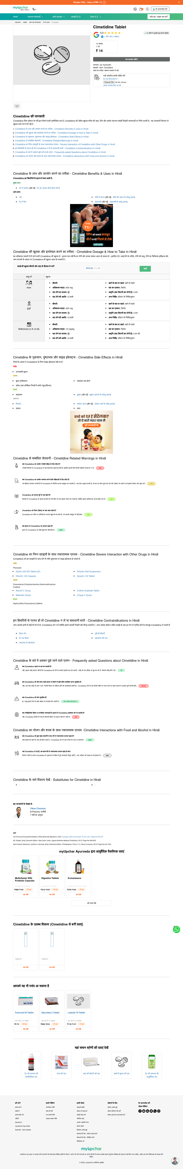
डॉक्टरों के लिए (112, 1103)
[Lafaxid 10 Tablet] (78, 1000)
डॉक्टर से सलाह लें (82, 1111)
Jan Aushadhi (105, 64)
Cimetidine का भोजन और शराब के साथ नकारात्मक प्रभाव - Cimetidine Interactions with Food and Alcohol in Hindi (64, 155)
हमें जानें (17, 1103)
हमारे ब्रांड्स (57, 16)
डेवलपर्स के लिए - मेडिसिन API (85, 1137)
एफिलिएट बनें (80, 1141)
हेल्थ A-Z (94, 16)
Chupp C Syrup (84, 595)
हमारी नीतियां (50, 1103)
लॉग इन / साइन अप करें (158, 16)
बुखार (79, 394)
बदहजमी (98, 201)
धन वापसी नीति (50, 1114)
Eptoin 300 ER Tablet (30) (28, 571)
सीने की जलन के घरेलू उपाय (123, 197)
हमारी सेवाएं (80, 1103)
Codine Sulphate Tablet (88, 590)
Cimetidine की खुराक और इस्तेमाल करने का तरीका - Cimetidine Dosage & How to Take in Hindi (56, 132)
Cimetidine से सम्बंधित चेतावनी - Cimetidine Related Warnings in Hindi (46, 140)
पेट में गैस (22, 201)
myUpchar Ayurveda (22, 1126)
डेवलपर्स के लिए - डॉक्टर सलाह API (87, 1133)
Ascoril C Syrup (23, 590)
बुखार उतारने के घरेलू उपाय (100, 394)
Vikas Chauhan (38, 808)
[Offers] (135, 8)
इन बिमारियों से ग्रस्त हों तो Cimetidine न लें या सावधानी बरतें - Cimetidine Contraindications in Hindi (57, 148)
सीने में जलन (99, 197)
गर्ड (20, 197)
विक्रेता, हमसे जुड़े (82, 1130)
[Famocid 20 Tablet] (25, 1000)
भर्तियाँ (17, 1118)
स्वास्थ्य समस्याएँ (34, 16)
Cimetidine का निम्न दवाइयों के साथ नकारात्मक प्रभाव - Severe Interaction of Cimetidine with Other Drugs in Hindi (65, 144)
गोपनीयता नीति (50, 1107)
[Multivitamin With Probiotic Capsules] (25, 866)
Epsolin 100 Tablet (86, 576)
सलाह (15, 16)
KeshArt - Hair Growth (23, 1130)
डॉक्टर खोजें (80, 1126)
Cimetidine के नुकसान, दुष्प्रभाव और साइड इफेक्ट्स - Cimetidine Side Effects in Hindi (52, 136)
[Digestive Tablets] (52, 866)
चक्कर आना (81, 403)
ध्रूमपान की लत (101, 638)
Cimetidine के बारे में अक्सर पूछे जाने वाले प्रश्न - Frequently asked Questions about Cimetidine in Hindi (60, 152)
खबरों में (17, 1111)
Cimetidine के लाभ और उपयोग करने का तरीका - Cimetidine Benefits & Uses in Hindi (51, 128)
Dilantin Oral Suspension (89, 571)
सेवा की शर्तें (49, 1111)
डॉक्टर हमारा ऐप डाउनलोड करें (116, 1114)
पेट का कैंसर (24, 638)
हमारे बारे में (18, 1107)
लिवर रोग (22, 633)
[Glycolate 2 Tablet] (52, 1000)
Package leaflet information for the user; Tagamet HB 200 (82, 836)
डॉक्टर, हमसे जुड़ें (112, 1107)
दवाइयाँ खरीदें (80, 1107)
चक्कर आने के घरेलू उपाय (104, 403)
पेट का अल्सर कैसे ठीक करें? (48, 187)
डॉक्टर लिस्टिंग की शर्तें (114, 1111)
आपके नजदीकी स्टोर (83, 1122)
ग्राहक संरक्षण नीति (51, 1118)
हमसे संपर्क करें (19, 1114)
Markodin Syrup (23, 595)
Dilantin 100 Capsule (26, 576)
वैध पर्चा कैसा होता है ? (110, 78)
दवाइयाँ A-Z (76, 16)
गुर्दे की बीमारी (100, 633)
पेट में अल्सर (23, 187)
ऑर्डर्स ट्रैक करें (81, 1114)
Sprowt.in (18, 1122)
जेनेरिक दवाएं (80, 1118)
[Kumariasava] (78, 866)
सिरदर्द (18, 403)
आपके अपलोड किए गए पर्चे (112, 85)
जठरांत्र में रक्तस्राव (27, 642)
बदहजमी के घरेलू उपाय (118, 201)
